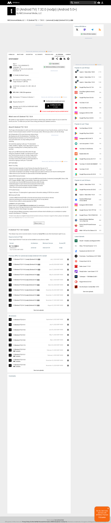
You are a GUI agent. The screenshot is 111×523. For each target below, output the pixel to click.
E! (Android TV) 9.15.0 (19, 359)
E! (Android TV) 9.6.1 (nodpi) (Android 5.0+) (25, 290)
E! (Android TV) (32, 20)
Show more (38, 223)
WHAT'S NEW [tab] (20, 54)
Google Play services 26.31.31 (88, 159)
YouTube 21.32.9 (84, 169)
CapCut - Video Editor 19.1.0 (87, 77)
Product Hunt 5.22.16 (85, 261)
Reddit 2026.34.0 (84, 153)
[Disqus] (39, 445)
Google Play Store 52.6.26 (86, 97)
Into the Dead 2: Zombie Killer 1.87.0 (89, 286)
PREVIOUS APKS (49, 54)
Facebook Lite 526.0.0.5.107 (87, 251)
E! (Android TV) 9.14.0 (19, 364)
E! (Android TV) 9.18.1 (19, 335)
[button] (53, 59)
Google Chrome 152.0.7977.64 (88, 210)
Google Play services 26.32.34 (88, 174)
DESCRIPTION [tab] (29, 54)
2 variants (17, 351)
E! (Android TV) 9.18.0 (19, 340)
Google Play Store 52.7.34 (86, 87)
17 (21, 97)
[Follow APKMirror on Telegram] (92, 30)
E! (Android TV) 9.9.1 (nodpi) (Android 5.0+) (25, 274)
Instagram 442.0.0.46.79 (86, 138)
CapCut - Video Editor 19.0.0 (87, 82)
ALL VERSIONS (59, 54)
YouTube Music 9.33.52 (86, 107)
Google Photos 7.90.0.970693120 (89, 215)
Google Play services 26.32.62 (88, 189)
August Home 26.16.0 (85, 281)
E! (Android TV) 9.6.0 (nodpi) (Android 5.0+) (25, 295)
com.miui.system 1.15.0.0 (86, 143)
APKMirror (16, 2)
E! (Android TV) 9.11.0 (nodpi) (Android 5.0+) (26, 264)
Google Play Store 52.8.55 (86, 118)
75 (20, 67)
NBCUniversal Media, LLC (30, 13)
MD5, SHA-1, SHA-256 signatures (22, 92)
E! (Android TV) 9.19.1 (19, 324)
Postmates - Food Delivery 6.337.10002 (90, 256)
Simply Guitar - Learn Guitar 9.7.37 (89, 271)
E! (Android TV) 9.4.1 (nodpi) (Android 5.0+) (25, 305)
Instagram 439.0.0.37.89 (86, 113)
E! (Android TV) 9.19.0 (19, 330)
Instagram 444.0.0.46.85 (86, 205)
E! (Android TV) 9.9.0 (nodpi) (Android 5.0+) (25, 279)
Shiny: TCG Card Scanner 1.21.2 (88, 246)
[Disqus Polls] (39, 400)
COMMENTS (68, 54)
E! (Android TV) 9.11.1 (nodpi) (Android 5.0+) (26, 259)
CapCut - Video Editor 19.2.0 (87, 194)
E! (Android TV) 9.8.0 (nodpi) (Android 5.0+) (25, 285)
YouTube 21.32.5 (84, 102)
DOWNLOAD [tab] (11, 54)
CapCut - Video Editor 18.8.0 (87, 72)
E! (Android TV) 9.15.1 (19, 354)
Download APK (55, 106)
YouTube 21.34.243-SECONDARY (89, 164)
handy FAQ (42, 234)
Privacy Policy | (26, 521)
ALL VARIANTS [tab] (38, 54)
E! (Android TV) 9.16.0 (19, 349)
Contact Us (64, 521)
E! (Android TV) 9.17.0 (19, 345)
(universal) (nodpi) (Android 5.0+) (57, 20)
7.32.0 (42, 20)
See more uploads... (39, 310)
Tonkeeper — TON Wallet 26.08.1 (88, 276)
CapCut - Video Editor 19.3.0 (87, 184)
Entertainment (13, 59)
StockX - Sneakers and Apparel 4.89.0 (90, 240)
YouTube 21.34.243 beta (86, 148)
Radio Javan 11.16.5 (85, 266)
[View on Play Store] (61, 59)
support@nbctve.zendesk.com (28, 205)
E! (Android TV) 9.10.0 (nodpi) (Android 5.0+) (26, 269)
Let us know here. (59, 520)
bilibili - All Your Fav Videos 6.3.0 (88, 230)
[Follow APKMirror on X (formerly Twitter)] (77, 30)
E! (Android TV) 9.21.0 (19, 319)
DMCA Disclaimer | (56, 521)
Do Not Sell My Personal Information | (40, 521)
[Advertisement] (39, 38)
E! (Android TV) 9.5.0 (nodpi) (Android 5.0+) (25, 300)
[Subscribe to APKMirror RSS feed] (100, 30)
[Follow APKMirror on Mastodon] (85, 30)
